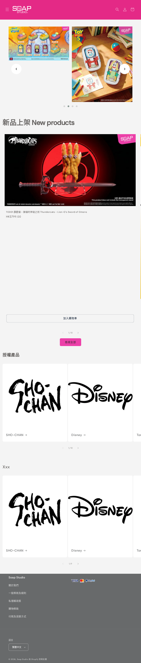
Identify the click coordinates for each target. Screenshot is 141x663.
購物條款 (14, 608)
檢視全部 (70, 342)
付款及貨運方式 (17, 616)
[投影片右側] (78, 333)
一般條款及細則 (17, 593)
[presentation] (16, 69)
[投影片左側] (63, 333)
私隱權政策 (15, 601)
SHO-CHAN (15, 435)
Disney (76, 435)
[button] (7, 9)
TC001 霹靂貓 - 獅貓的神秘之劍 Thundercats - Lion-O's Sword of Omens (46, 212)
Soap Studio (22, 659)
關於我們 (14, 585)
